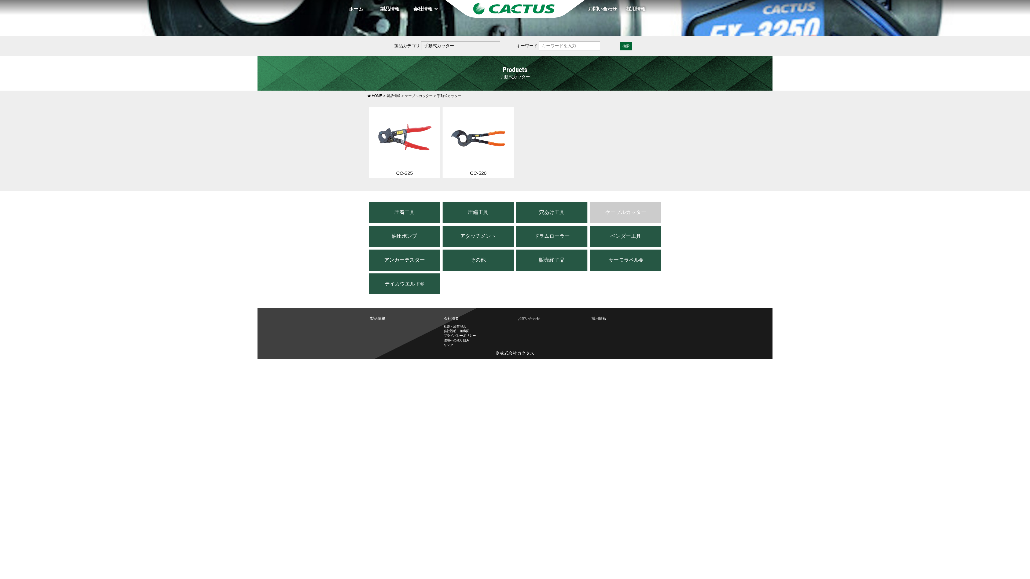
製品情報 (390, 9)
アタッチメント (478, 236)
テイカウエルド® (404, 284)
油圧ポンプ (404, 236)
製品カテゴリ (407, 45)
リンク (448, 345)
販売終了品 (552, 260)
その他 (478, 260)
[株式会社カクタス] (515, 9)
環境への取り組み (456, 340)
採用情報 (636, 9)
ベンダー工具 (625, 236)
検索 (626, 46)
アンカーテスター (404, 260)
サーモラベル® (626, 260)
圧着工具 (404, 212)
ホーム (356, 9)
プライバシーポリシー (460, 335)
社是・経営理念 (455, 326)
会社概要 (451, 318)
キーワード (527, 45)
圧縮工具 (478, 212)
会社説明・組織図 (456, 331)
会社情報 (423, 9)
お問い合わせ (602, 9)
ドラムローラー (552, 236)
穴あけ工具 (552, 212)
